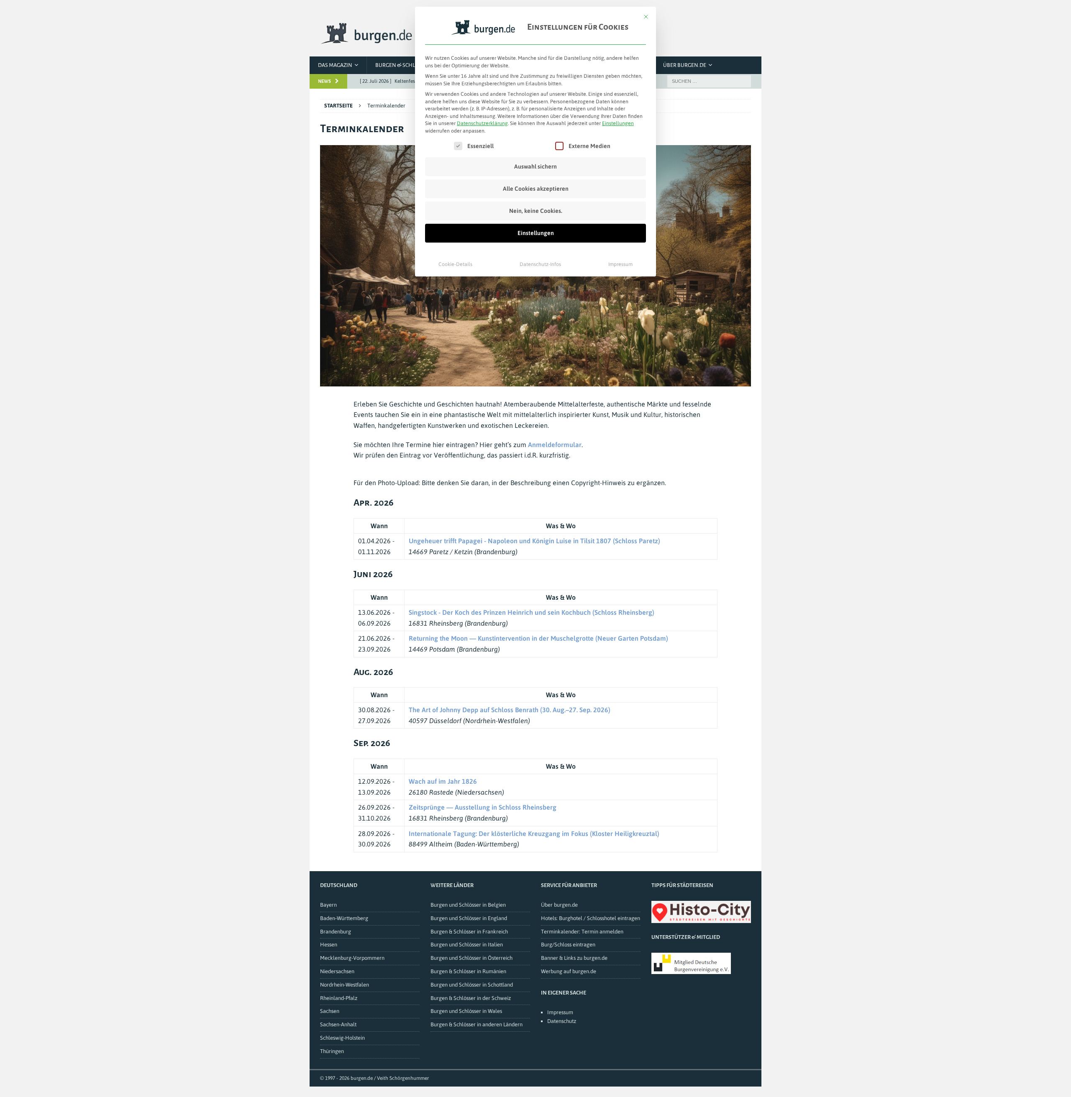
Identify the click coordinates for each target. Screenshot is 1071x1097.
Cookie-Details (455, 264)
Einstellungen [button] (618, 123)
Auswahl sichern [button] (535, 166)
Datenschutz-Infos (540, 264)
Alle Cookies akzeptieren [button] (536, 188)
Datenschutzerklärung (482, 123)
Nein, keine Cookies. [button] (535, 210)
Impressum (620, 264)
